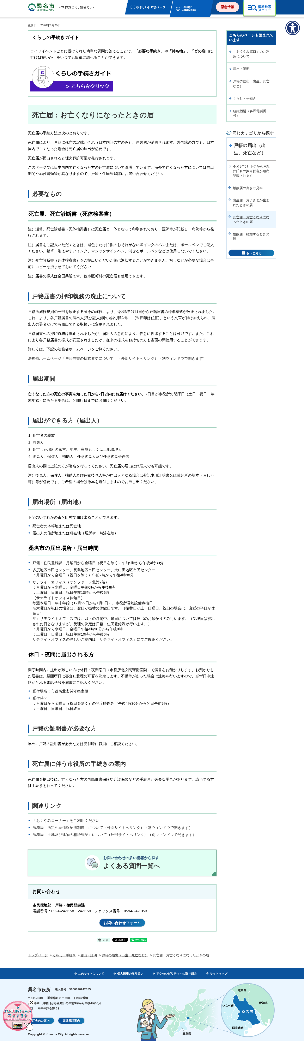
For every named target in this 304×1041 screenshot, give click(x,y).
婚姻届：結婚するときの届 (251, 236)
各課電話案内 (71, 1020)
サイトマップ (218, 973)
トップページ (38, 955)
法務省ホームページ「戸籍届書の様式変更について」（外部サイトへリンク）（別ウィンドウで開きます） (117, 358)
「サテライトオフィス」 (116, 639)
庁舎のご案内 (41, 1020)
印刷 (105, 940)
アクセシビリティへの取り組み (176, 973)
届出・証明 (241, 69)
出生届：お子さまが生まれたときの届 (251, 202)
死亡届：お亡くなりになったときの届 (251, 219)
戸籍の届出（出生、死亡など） (251, 83)
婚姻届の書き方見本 (248, 188)
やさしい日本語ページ (150, 7)
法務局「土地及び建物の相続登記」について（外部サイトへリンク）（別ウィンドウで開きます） (114, 835)
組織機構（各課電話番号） (249, 113)
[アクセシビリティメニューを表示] (292, 28)
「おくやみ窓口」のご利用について (251, 54)
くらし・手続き (244, 98)
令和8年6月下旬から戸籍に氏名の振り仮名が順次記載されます (251, 171)
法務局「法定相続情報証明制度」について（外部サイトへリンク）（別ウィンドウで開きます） (112, 828)
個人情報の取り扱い (130, 973)
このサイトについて (91, 973)
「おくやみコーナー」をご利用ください (65, 821)
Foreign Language (189, 8)
